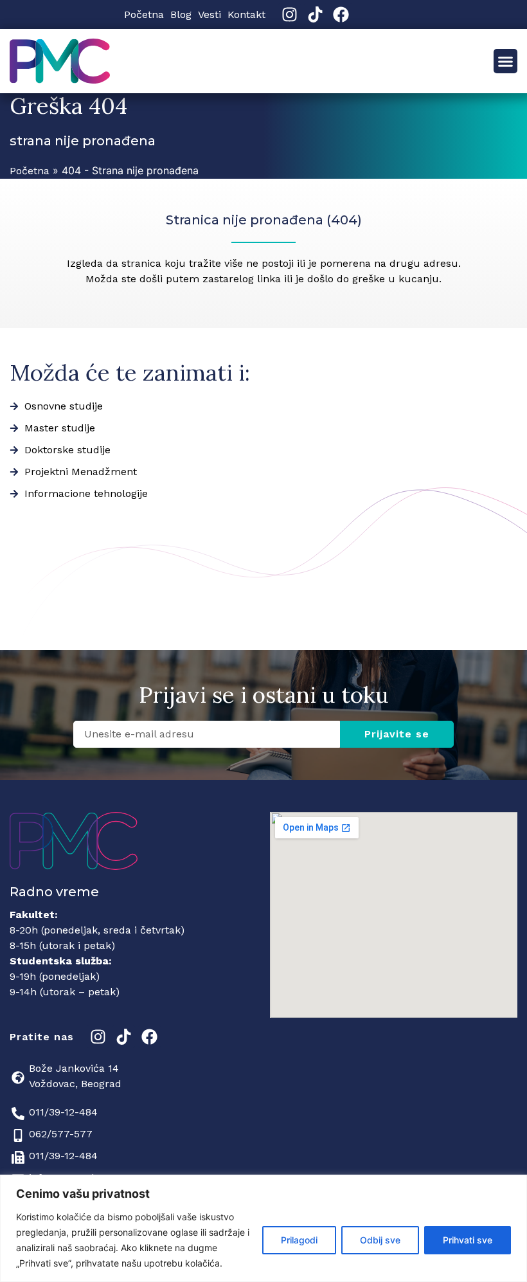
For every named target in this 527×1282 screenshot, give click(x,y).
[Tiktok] (315, 14)
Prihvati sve (467, 1239)
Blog (181, 14)
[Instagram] (289, 14)
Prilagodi (299, 1239)
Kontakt (246, 14)
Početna (144, 14)
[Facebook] (341, 14)
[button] (506, 61)
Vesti (209, 14)
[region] (263, 1228)
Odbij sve (380, 1239)
